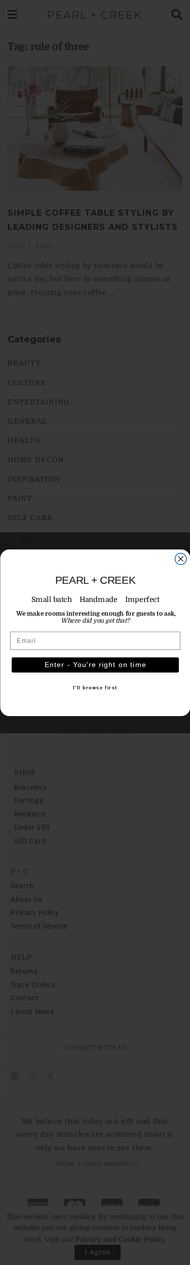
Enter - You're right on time (95, 664)
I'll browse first (95, 687)
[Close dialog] (180, 559)
